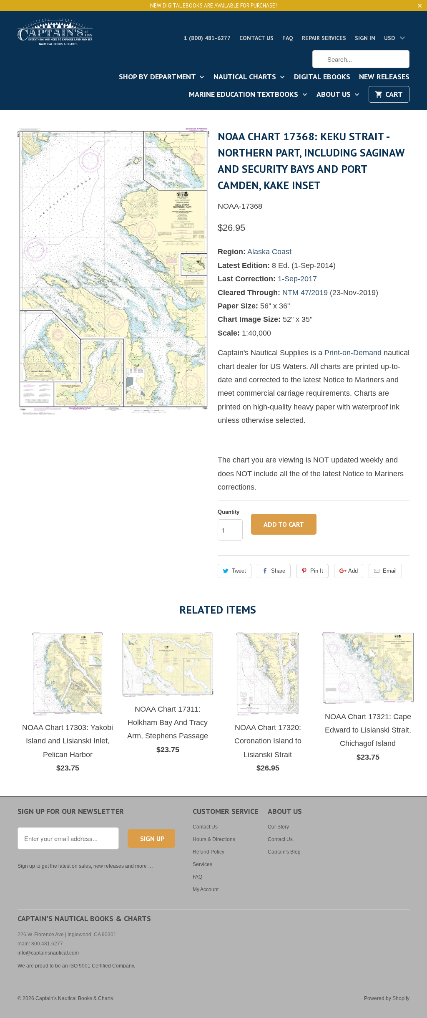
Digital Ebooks (322, 77)
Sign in (365, 38)
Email (390, 571)
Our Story (278, 827)
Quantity (228, 512)
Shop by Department (158, 77)
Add (353, 571)
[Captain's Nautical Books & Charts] (55, 34)
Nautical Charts (246, 77)
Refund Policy (208, 852)
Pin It (316, 571)
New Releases (384, 77)
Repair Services (324, 38)
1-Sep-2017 (297, 279)
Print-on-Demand (353, 353)
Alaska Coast (269, 252)
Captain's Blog (284, 852)
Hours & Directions (214, 839)
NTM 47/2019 (305, 292)
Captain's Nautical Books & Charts (74, 998)
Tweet (239, 571)
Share (278, 571)
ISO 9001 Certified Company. (102, 966)
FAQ (287, 38)
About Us (334, 95)
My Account (206, 889)
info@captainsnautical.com (48, 953)
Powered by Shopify (386, 998)
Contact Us (256, 38)
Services (202, 864)
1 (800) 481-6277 (207, 38)
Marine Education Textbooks (244, 95)
